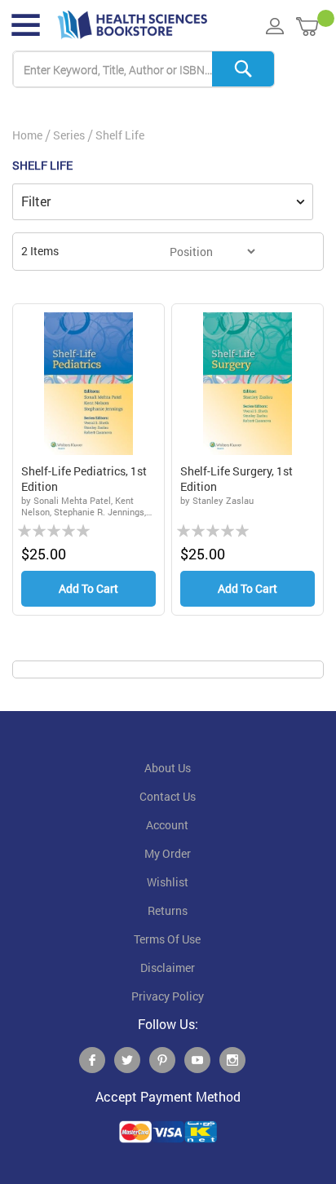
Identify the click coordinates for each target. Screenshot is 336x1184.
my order (167, 853)
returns (168, 910)
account (167, 825)
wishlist (167, 882)
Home (27, 135)
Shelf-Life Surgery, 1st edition (236, 479)
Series (69, 135)
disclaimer (167, 968)
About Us (167, 768)
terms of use (167, 939)
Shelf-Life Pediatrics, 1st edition (84, 479)
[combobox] (143, 69)
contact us (167, 796)
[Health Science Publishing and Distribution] (132, 25)
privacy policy (167, 996)
